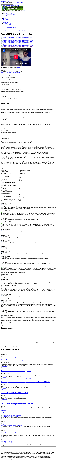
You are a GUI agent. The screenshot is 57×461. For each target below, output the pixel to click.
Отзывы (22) (3, 72)
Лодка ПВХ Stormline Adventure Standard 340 (11, 425)
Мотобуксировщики (11, 27)
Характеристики (16, 72)
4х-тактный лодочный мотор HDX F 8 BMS (11, 416)
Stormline (19, 67)
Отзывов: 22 (11, 71)
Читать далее (4, 366)
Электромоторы (10, 15)
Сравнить (3, 70)
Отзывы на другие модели (9, 412)
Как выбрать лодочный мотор (12, 360)
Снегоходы (8, 24)
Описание (9, 72)
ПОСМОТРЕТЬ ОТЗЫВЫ (7, 422)
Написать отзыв (19, 71)
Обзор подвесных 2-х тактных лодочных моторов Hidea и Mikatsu (25, 382)
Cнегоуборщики (10, 26)
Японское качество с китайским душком (16, 371)
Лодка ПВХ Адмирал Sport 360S (8, 434)
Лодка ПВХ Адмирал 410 (7, 442)
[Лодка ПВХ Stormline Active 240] (16, 37)
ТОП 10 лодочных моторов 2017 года (14, 393)
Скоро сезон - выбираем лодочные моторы (17, 404)
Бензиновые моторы (11, 14)
